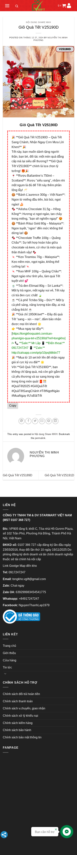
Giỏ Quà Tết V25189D (17, 475)
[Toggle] (5, 673)
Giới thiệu (9, 653)
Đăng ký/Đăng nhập (69, 5)
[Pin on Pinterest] (49, 421)
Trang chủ (9, 645)
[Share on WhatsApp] (22, 421)
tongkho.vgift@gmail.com (29, 579)
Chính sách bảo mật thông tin (22, 737)
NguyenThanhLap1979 (34, 605)
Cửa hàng (9, 660)
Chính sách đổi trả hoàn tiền (21, 694)
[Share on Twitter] (35, 421)
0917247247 (17, 572)
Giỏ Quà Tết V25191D (59, 475)
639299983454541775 (31, 592)
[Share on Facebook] (28, 421)
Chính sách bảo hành (17, 730)
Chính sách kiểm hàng (18, 723)
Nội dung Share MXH (38, 22)
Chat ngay (17, 585)
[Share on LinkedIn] (55, 421)
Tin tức (7, 667)
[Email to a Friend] (42, 421)
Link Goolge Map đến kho (20, 565)
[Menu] (7, 6)
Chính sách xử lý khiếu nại (20, 715)
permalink (40, 438)
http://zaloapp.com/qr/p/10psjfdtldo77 (36, 352)
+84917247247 (29, 598)
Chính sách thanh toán (18, 701)
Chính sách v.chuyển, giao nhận (24, 708)
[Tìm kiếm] (17, 7)
